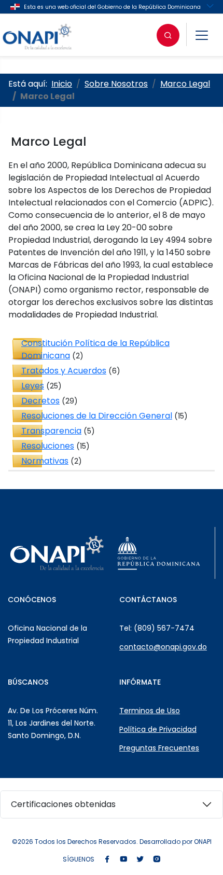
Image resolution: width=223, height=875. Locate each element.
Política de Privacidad (158, 729)
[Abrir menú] (202, 35)
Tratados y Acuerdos (63, 371)
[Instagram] (156, 860)
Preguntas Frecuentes (159, 748)
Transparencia (51, 431)
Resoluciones (47, 446)
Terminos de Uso (149, 710)
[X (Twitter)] (140, 860)
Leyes (32, 386)
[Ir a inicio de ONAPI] (57, 553)
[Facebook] (107, 860)
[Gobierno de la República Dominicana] (158, 553)
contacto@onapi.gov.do (163, 647)
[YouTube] (123, 860)
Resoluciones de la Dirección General (96, 416)
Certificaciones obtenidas (63, 804)
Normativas (44, 461)
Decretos (40, 401)
